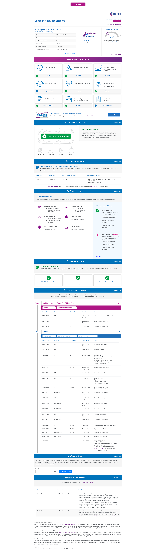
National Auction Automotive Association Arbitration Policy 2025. (98, 516)
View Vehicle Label (69, 53)
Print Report (78, 4)
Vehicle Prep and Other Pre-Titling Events (59, 303)
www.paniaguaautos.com (115, 24)
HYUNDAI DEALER (98, 448)
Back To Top (117, 122)
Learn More (114, 115)
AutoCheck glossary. (88, 482)
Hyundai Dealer (95, 186)
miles (55, 471)
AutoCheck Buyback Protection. (67, 532)
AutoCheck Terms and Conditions (67, 524)
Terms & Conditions (92, 116)
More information (53, 186)
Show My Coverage (65, 471)
